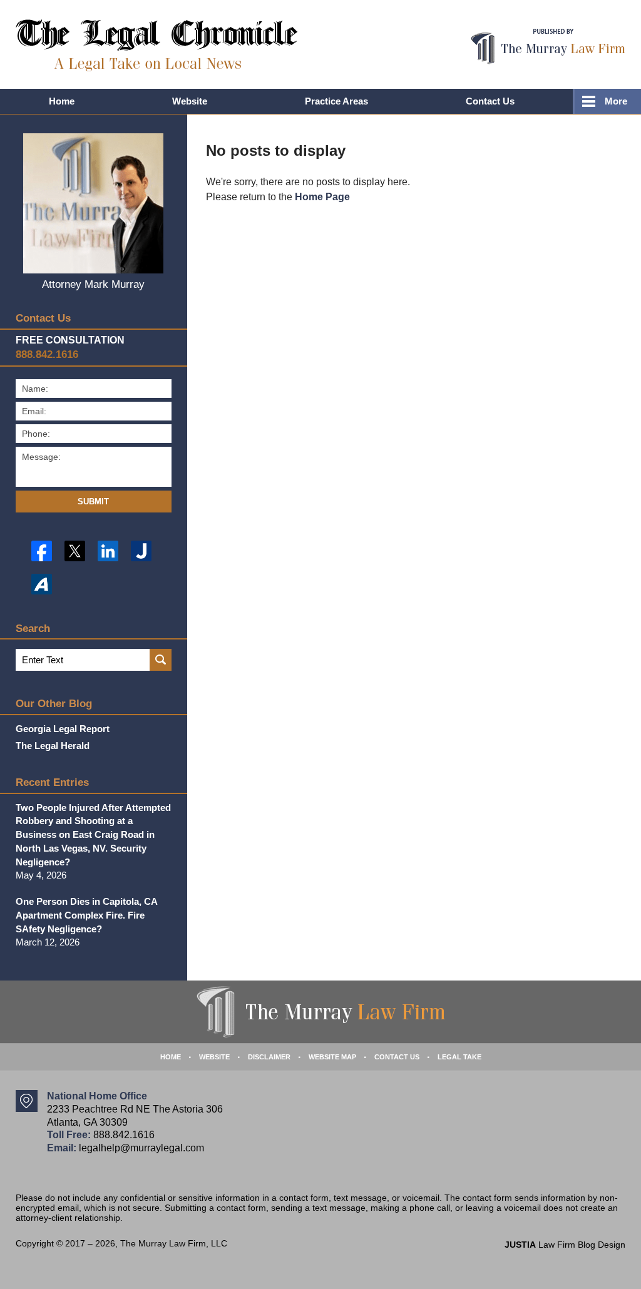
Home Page (322, 196)
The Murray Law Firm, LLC (173, 1243)
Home (61, 101)
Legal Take (459, 1057)
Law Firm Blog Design (565, 1245)
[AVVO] (41, 584)
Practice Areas (336, 101)
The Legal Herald (53, 745)
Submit (93, 501)
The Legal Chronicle (157, 45)
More (616, 101)
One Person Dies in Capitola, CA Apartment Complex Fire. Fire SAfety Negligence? (86, 915)
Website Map (332, 1057)
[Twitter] (74, 551)
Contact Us (490, 101)
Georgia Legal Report (63, 728)
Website (189, 101)
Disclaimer (269, 1057)
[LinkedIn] (108, 551)
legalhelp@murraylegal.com (141, 1148)
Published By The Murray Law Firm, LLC (548, 46)
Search (161, 660)
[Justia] (141, 551)
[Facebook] (41, 551)
